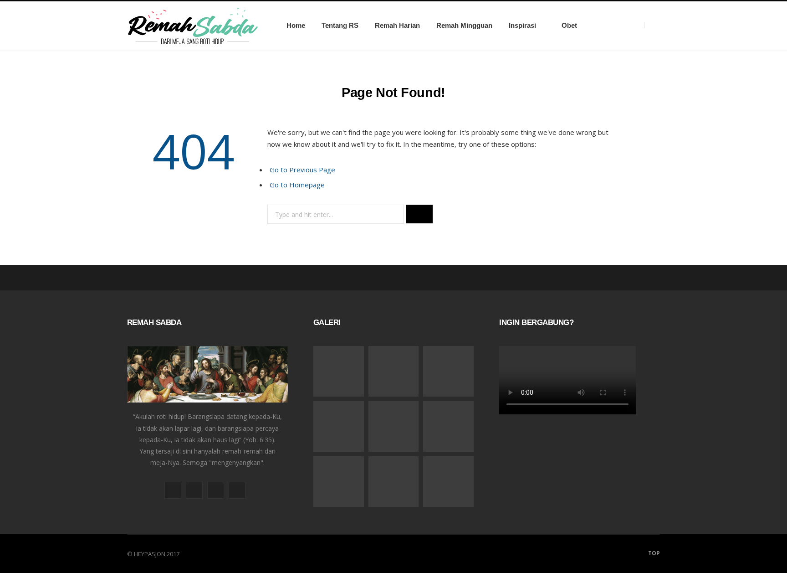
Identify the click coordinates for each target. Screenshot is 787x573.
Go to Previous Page (302, 169)
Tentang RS (340, 25)
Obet (569, 25)
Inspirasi (522, 25)
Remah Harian (397, 25)
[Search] (652, 25)
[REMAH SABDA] (192, 25)
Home (295, 25)
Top (653, 553)
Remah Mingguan (464, 25)
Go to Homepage (297, 184)
